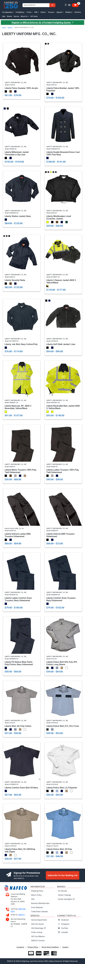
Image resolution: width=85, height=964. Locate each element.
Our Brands (62, 891)
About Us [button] (24, 16)
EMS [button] (36, 12)
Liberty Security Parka (15, 280)
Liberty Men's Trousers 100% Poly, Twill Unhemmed (20, 471)
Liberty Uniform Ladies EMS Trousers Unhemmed (18, 535)
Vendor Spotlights (65, 899)
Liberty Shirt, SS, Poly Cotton (18, 726)
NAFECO (21, 914)
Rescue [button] (51, 12)
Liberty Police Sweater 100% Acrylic (21, 88)
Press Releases (37, 907)
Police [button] (29, 12)
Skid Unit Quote (37, 924)
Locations (20, 947)
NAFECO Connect (38, 940)
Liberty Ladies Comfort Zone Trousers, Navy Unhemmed (18, 599)
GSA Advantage (37, 928)
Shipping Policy (37, 891)
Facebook (65, 920)
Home (4, 27)
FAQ (32, 899)
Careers (65, 947)
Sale (3, 16)
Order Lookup (36, 932)
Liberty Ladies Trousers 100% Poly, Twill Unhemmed (62, 471)
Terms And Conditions (50, 947)
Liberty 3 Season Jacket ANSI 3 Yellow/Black (61, 281)
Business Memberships (40, 903)
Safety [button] (43, 12)
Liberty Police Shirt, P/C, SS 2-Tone (62, 726)
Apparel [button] (59, 12)
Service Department (39, 920)
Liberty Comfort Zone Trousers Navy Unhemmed (61, 599)
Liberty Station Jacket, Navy (18, 216)
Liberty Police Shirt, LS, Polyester (61, 787)
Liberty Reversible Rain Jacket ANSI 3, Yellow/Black (63, 407)
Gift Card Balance (38, 936)
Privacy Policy (33, 947)
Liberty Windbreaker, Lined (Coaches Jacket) (58, 217)
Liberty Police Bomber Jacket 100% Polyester (62, 89)
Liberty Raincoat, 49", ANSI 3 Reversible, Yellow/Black (18, 407)
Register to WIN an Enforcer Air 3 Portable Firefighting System (41, 22)
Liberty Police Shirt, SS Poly (59, 849)
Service (16, 16)
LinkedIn (64, 932)
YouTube (64, 928)
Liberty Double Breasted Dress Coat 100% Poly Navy (63, 153)
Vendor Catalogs (64, 895)
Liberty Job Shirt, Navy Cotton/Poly (21, 344)
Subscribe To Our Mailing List (63, 875)
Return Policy (36, 895)
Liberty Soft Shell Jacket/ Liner (60, 344)
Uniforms (77, 12)
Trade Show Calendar (39, 911)
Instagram (65, 924)
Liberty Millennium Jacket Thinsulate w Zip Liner (17, 153)
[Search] (52, 5)
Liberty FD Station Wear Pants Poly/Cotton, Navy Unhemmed (19, 663)
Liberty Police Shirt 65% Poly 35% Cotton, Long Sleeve (61, 663)
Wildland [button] (68, 12)
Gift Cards (34, 16)
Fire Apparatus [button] (7, 12)
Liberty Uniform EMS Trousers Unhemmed (60, 535)
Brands (9, 16)
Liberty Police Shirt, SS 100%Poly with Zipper (20, 850)
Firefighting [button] (20, 12)
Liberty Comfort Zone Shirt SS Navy (21, 787)
